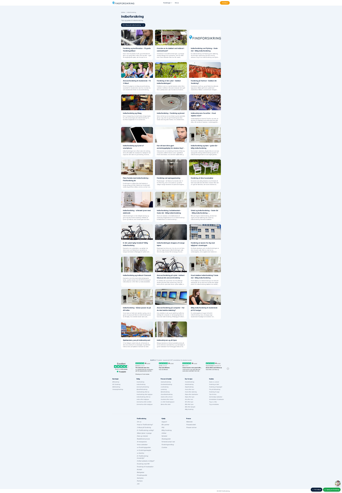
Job (138, 484)
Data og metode (142, 436)
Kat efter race (189, 399)
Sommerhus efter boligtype (144, 404)
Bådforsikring (116, 387)
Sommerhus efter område (144, 402)
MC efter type (189, 402)
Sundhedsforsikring (166, 384)
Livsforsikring (164, 387)
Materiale (189, 422)
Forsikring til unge (214, 392)
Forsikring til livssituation (145, 467)
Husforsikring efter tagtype (144, 394)
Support (164, 422)
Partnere (139, 481)
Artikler (123, 12)
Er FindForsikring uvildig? (145, 430)
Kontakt (139, 469)
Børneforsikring (165, 392)
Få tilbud (225, 3)
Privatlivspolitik (142, 475)
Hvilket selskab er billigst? (145, 461)
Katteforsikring (189, 384)
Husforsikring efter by (143, 392)
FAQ (162, 427)
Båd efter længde (190, 407)
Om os (177, 3)
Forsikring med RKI (143, 464)
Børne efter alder (165, 404)
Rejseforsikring (189, 387)
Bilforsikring (115, 382)
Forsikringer (167, 3)
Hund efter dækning (191, 392)
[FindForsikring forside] (123, 2)
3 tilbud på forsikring (144, 427)
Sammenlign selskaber (215, 397)
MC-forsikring (116, 384)
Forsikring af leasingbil (215, 387)
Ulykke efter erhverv (167, 397)
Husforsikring (140, 382)
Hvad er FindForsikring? (145, 424)
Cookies (164, 447)
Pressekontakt (191, 424)
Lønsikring (164, 389)
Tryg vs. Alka (213, 402)
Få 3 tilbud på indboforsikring (132, 25)
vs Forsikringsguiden (144, 447)
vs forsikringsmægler (144, 450)
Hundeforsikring (189, 382)
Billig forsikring (189, 409)
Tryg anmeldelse (214, 404)
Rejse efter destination (191, 394)
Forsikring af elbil (214, 384)
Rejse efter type (189, 397)
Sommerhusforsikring (143, 387)
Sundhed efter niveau (167, 399)
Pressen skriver (191, 427)
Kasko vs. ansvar (214, 382)
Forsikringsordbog (167, 444)
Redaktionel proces (143, 439)
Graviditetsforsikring (166, 394)
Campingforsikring (117, 389)
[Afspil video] (338, 483)
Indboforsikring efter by (143, 397)
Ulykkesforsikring (166, 382)
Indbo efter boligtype (143, 399)
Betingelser (140, 472)
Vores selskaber (142, 444)
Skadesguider (166, 439)
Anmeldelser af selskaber (216, 399)
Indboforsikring (141, 384)
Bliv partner (165, 424)
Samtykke (140, 478)
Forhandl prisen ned (168, 442)
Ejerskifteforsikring (142, 389)
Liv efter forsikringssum (167, 402)
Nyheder (164, 436)
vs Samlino (140, 453)
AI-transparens (142, 442)
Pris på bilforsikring (214, 389)
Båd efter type (189, 404)
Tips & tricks (212, 394)
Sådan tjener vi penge (144, 433)
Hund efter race (189, 389)
